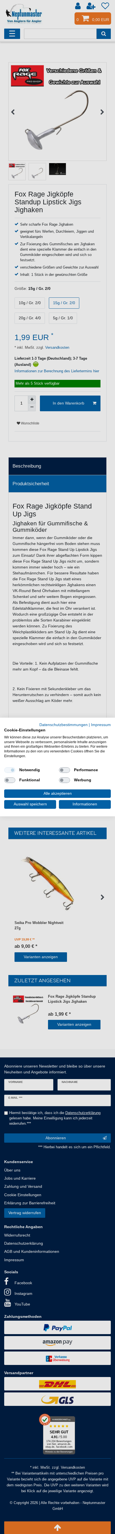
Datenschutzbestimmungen (63, 725)
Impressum (101, 725)
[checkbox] (9, 770)
